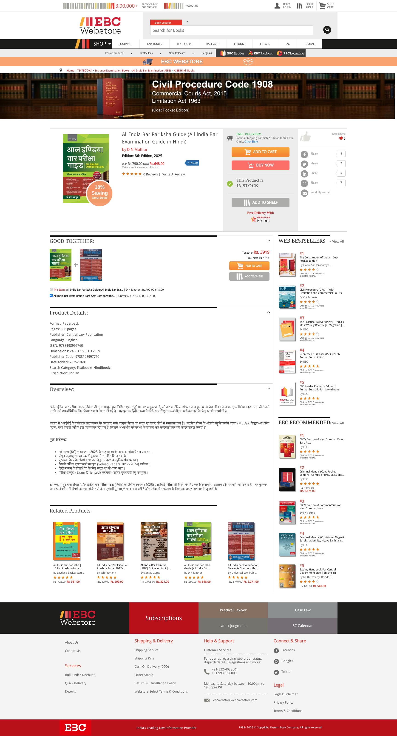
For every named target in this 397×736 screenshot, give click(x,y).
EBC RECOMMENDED (304, 422)
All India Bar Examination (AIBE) (151, 70)
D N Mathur (137, 149)
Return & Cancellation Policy (155, 683)
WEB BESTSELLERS (301, 241)
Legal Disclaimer (286, 694)
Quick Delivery (75, 683)
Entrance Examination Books (112, 70)
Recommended (114, 53)
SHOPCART (330, 6)
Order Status (144, 675)
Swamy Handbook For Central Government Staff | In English (318, 571)
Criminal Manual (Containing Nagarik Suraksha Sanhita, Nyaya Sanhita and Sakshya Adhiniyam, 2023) (322, 539)
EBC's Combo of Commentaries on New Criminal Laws (320, 507)
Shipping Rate (144, 658)
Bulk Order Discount (80, 675)
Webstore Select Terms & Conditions (161, 691)
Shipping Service (147, 650)
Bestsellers (146, 53)
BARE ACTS (212, 44)
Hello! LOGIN (287, 6)
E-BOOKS (239, 44)
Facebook (288, 650)
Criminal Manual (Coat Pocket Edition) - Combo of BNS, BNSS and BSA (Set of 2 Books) (321, 473)
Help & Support (219, 641)
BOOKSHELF (309, 6)
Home (70, 70)
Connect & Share (290, 641)
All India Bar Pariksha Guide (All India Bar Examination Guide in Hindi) (197, 567)
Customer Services (217, 650)
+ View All (336, 241)
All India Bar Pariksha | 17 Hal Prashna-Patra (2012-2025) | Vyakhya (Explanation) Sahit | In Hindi (67, 567)
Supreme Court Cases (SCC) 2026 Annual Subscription (320, 355)
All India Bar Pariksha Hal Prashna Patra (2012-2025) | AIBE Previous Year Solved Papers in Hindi (112, 567)
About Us (71, 642)
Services (73, 665)
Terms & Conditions (288, 711)
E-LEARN (265, 44)
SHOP (102, 44)
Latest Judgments (233, 626)
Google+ (287, 661)
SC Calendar (303, 626)
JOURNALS (125, 44)
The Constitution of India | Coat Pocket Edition (319, 259)
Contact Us (72, 651)
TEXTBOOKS (184, 44)
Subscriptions (164, 618)
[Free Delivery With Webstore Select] (260, 221)
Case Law (303, 610)
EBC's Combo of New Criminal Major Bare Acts (322, 441)
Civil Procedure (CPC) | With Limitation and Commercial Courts (321, 291)
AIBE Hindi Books (184, 70)
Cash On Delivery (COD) (152, 666)
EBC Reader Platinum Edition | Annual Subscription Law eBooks (319, 388)
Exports (70, 691)
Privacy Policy (283, 702)
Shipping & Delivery (154, 641)
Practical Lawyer (233, 610)
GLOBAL (310, 44)
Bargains (206, 53)
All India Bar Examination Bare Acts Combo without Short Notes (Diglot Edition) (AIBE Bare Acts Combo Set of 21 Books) (243, 567)
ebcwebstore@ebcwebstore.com (235, 700)
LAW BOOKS (154, 44)
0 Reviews (150, 174)
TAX (287, 44)
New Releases (177, 53)
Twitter (286, 671)
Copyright (263, 727)
